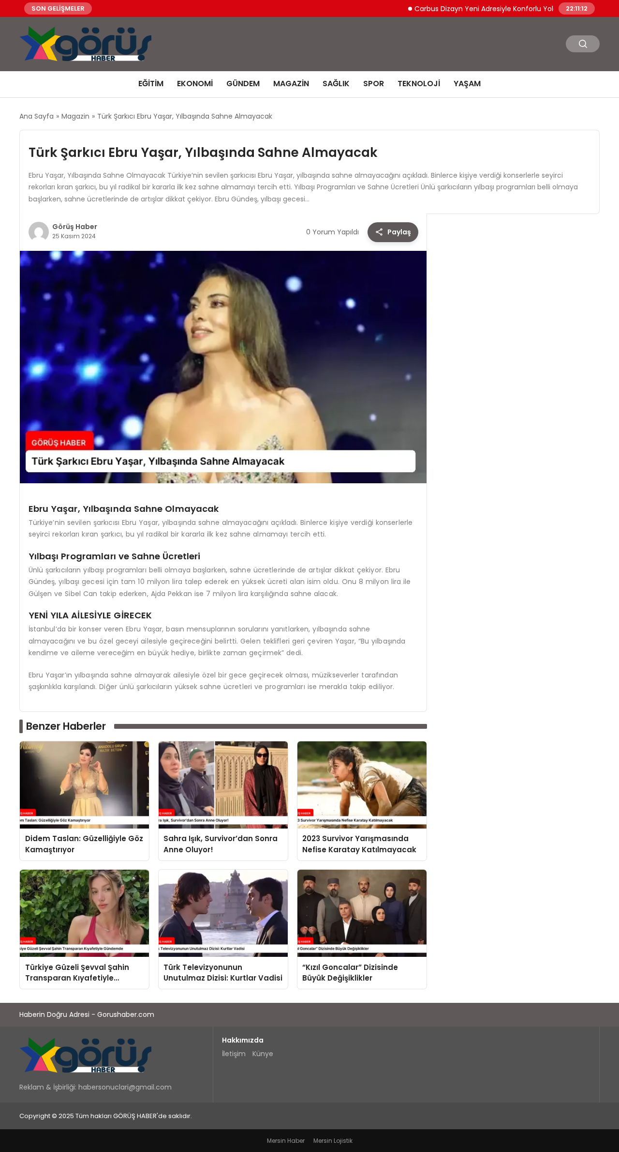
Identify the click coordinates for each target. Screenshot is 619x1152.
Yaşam (467, 83)
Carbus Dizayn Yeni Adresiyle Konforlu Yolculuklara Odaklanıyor (495, 8)
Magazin (291, 83)
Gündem (243, 83)
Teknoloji (419, 83)
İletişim (234, 1054)
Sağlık (336, 83)
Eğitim (150, 83)
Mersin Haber (286, 1141)
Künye (262, 1054)
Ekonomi (195, 83)
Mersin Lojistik (333, 1141)
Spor (373, 83)
